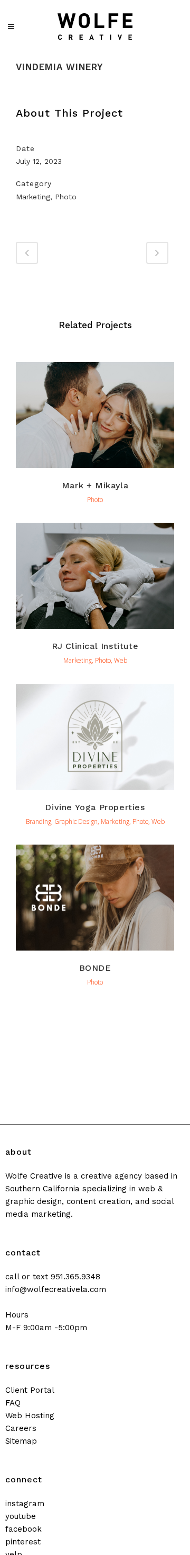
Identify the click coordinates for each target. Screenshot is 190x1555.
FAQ (13, 1403)
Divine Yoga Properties (95, 807)
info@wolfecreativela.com (55, 1289)
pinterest (23, 1542)
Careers (20, 1428)
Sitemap (21, 1441)
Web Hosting (29, 1415)
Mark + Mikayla (95, 485)
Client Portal (29, 1390)
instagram (24, 1503)
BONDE (95, 968)
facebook (23, 1529)
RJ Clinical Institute (95, 646)
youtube (20, 1516)
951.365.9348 (75, 1276)
